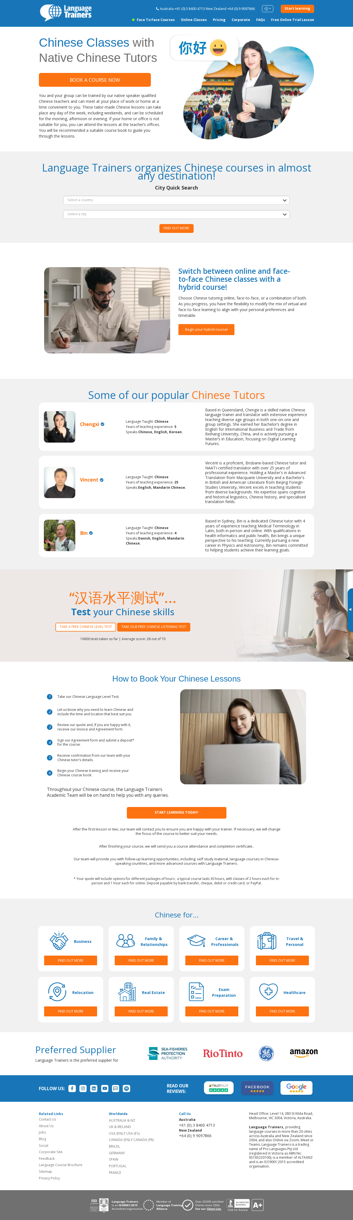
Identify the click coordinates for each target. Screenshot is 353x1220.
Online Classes (194, 19)
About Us (46, 1126)
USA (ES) (133, 1133)
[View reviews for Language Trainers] (244, 1205)
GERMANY (117, 1153)
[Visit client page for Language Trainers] (204, 1205)
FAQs (260, 19)
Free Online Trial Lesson (292, 19)
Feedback (47, 1158)
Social (43, 1145)
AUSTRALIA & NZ (122, 1120)
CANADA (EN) (119, 1139)
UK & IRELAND (120, 1126)
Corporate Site (51, 1152)
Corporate (241, 19)
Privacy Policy (49, 1178)
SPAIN (113, 1159)
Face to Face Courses (156, 19)
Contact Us (47, 1119)
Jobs (42, 1132)
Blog (42, 1139)
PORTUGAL (117, 1166)
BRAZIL (114, 1146)
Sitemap (45, 1171)
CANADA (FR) (143, 1139)
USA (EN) (116, 1133)
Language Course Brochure (60, 1165)
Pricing (219, 19)
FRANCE (115, 1172)
